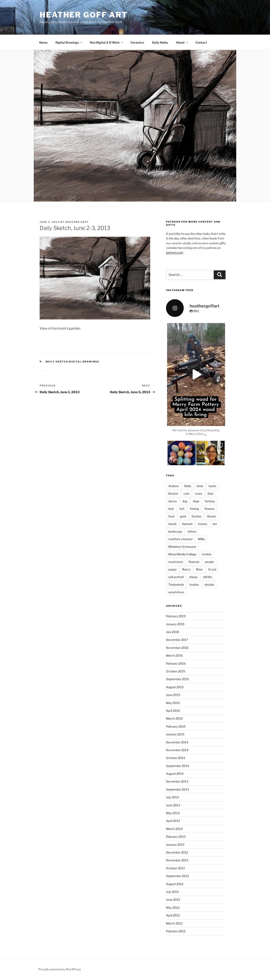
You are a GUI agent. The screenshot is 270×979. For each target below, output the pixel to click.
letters (192, 531)
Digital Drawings (67, 42)
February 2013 (176, 836)
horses (202, 524)
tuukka (194, 584)
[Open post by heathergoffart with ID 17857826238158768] (196, 374)
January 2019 (175, 624)
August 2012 (174, 884)
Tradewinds (176, 584)
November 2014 (177, 750)
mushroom (175, 562)
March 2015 (174, 718)
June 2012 (173, 899)
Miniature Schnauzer (182, 546)
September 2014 (177, 766)
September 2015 (177, 679)
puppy (172, 569)
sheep (193, 577)
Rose (199, 569)
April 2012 (173, 915)
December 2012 (177, 852)
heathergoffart (196, 327)
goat (183, 516)
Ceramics (137, 42)
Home (43, 42)
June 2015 (173, 695)
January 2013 (175, 844)
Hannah (187, 524)
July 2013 (172, 797)
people (209, 562)
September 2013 (177, 789)
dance (172, 501)
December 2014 (177, 742)
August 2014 (175, 773)
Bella (187, 486)
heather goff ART (84, 14)
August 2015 (175, 687)
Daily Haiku (160, 42)
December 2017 (177, 639)
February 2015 (176, 726)
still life (207, 577)
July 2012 (172, 892)
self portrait (176, 577)
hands (172, 524)
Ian (215, 524)
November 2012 (177, 860)
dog (184, 501)
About (180, 42)
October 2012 (175, 868)
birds (200, 486)
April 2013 (173, 821)
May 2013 (173, 813)
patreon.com (174, 252)
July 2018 (172, 632)
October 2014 (175, 758)
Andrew (173, 486)
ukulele (209, 584)
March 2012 (174, 923)
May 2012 (173, 907)
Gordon (196, 516)
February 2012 (175, 931)
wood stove (176, 592)
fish (181, 508)
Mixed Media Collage (182, 554)
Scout (212, 569)
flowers (209, 508)
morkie (206, 554)
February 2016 (176, 663)
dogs (196, 501)
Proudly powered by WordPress (59, 969)
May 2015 (173, 703)
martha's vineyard (180, 539)
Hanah (211, 516)
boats (212, 486)
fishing (194, 508)
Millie (201, 539)
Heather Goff (77, 221)
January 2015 (175, 734)
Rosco (186, 569)
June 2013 (173, 805)
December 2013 (177, 781)
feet (171, 508)
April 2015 (173, 710)
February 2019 (176, 616)
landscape (175, 531)
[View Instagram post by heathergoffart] (221, 421)
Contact (201, 42)
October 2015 (175, 671)
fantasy (210, 501)
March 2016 (174, 655)
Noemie (194, 562)
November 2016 (177, 647)
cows (198, 493)
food (171, 516)
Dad (210, 493)
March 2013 (174, 829)
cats (186, 493)
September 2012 (177, 876)
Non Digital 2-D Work (105, 42)
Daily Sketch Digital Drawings (73, 361)
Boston (173, 493)
